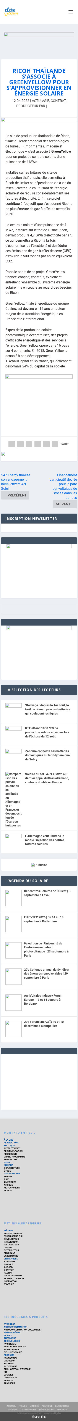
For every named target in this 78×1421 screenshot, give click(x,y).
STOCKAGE (9, 1324)
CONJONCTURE (12, 1168)
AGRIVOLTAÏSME (12, 1332)
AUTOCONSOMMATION (15, 1327)
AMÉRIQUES (10, 1182)
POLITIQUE (9, 1145)
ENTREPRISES (11, 1259)
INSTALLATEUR (11, 1244)
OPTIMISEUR (10, 1377)
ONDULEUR (9, 1361)
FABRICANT (9, 1253)
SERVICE (8, 1380)
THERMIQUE (10, 1338)
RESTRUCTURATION (14, 1278)
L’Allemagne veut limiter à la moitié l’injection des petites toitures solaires (44, 840)
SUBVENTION (10, 1159)
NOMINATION (10, 1281)
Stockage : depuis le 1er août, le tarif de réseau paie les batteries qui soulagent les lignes (47, 709)
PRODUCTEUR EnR (30, 106)
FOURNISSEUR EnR (13, 1236)
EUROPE (8, 1176)
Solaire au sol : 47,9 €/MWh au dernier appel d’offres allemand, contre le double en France (47, 778)
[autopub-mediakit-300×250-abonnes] (39, 628)
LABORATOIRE (11, 1256)
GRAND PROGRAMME (14, 1157)
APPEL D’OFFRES (12, 1148)
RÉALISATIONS (11, 1142)
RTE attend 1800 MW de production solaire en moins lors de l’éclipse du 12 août (47, 732)
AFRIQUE (8, 1185)
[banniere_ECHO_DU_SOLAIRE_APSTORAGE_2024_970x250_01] (39, 41)
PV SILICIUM (10, 1344)
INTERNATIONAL (12, 1173)
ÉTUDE (7, 1171)
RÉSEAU (8, 1335)
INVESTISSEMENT (13, 1275)
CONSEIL (8, 1247)
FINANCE (8, 1264)
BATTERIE (9, 1363)
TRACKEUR (9, 1383)
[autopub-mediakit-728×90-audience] (39, 122)
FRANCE (23, 1406)
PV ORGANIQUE (12, 1349)
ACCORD (8, 1267)
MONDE (8, 1190)
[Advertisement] (39, 1081)
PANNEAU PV (10, 1358)
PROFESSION (10, 1154)
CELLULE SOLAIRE (13, 1352)
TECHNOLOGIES (12, 1341)
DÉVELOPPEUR (11, 1239)
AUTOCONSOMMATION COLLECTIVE (22, 1330)
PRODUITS (9, 1355)
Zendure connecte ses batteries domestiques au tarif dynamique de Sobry (47, 755)
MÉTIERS (8, 1230)
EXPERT (8, 1162)
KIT (5, 1372)
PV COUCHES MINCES (15, 1346)
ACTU (36, 101)
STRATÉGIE (9, 1261)
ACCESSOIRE (10, 1366)
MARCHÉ (8, 1165)
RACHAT (8, 1273)
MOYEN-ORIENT (12, 1188)
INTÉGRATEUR (11, 1242)
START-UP (9, 1284)
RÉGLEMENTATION (13, 1151)
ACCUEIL (11, 1406)
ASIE (45, 101)
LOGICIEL (8, 1375)
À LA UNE (8, 1140)
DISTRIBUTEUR (11, 1250)
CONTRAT (58, 101)
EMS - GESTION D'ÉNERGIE (17, 1369)
